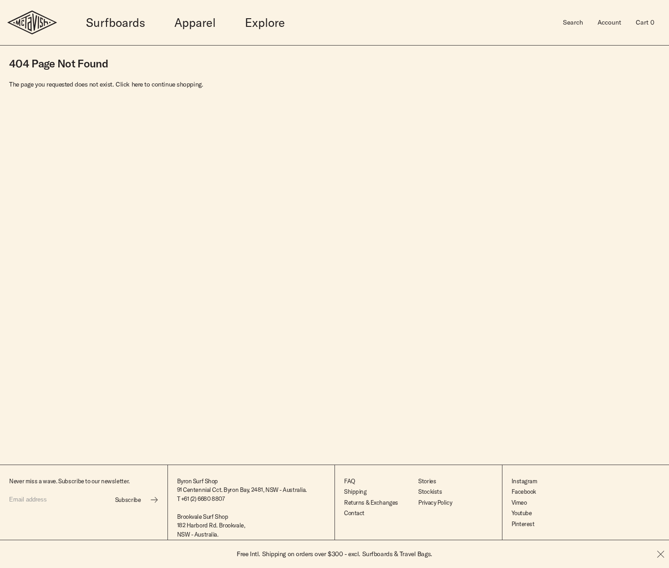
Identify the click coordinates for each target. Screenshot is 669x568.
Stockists (430, 491)
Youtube (522, 513)
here (137, 84)
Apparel (195, 22)
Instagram (524, 481)
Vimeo (519, 502)
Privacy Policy (435, 502)
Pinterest (523, 523)
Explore (265, 22)
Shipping (355, 491)
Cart (645, 22)
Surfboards (115, 22)
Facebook (524, 491)
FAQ (349, 481)
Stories (427, 481)
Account (609, 22)
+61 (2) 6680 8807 (203, 498)
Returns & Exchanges (371, 502)
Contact (354, 513)
